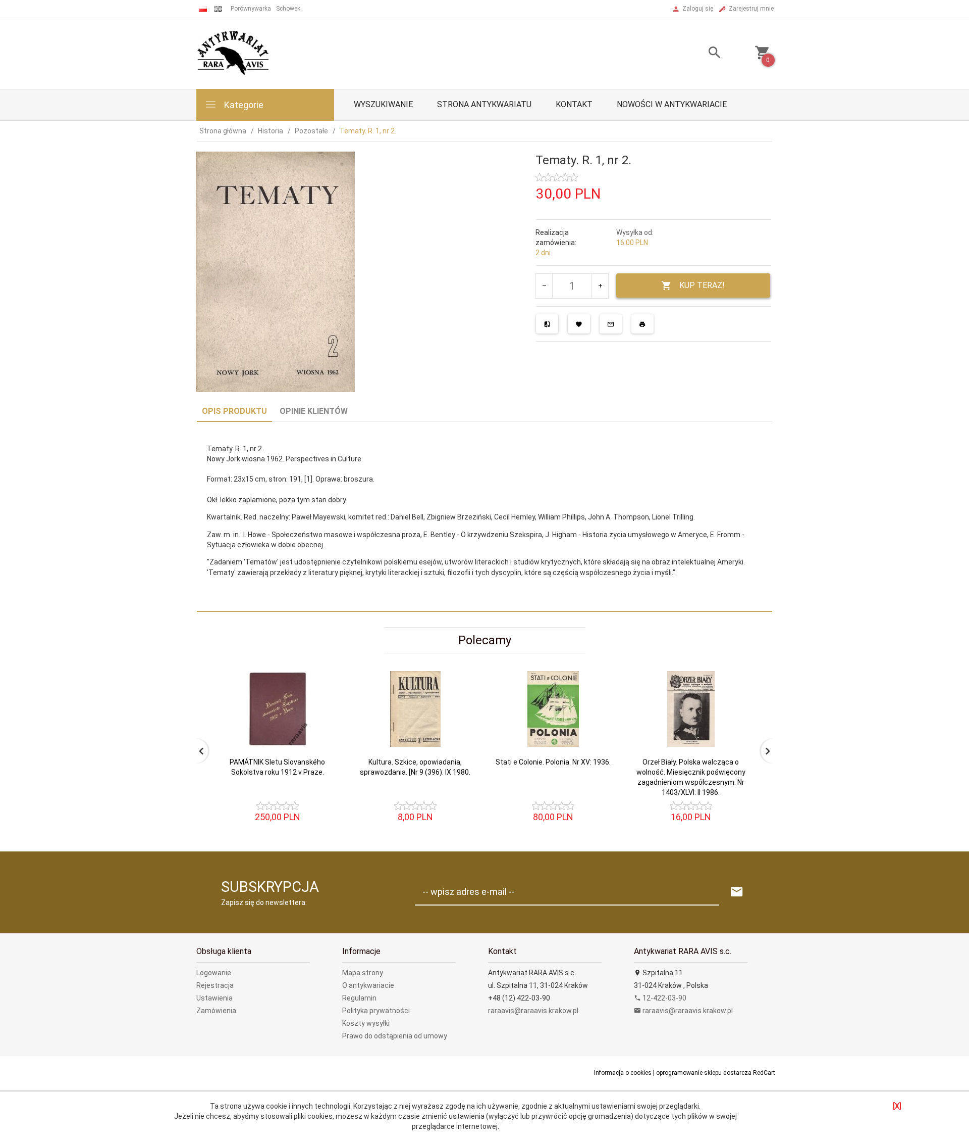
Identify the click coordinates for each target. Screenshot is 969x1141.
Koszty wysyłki (366, 1023)
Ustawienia (214, 998)
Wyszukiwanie (383, 104)
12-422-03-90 (663, 998)
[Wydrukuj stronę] (642, 324)
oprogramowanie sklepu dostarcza (703, 1072)
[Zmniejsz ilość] (544, 286)
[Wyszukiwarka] (702, 53)
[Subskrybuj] (737, 892)
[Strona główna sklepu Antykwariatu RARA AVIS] (234, 53)
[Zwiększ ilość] (599, 286)
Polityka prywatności (376, 1011)
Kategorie (242, 105)
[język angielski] (218, 9)
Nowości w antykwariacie (672, 104)
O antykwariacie (368, 985)
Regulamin (359, 998)
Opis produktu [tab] (234, 411)
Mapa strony (362, 973)
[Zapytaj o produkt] (611, 324)
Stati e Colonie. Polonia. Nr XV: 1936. (553, 762)
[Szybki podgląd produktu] (322, 675)
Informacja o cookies (623, 1072)
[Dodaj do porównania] (547, 324)
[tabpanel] (484, 516)
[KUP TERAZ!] (322, 751)
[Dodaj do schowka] (579, 324)
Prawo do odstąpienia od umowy (394, 1036)
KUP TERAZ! (702, 285)
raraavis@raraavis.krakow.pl (533, 1011)
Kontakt (574, 104)
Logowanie (213, 973)
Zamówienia (216, 1011)
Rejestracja (215, 985)
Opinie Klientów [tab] (314, 411)
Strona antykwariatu (484, 104)
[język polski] (203, 9)
